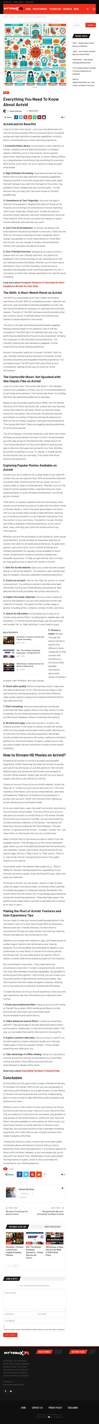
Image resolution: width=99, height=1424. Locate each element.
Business (67, 9)
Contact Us (7, 2)
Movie (6, 93)
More (76, 9)
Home (28, 9)
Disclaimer (30, 2)
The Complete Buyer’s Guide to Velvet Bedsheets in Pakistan (84, 71)
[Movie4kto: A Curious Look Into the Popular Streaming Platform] (8, 640)
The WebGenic (58, 1417)
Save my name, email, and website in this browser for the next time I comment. (34, 1329)
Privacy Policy (18, 2)
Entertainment (40, 9)
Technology (55, 9)
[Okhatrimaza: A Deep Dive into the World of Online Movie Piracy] (8, 667)
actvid (11, 1169)
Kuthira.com (57, 1415)
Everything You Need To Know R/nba (41, 1070)
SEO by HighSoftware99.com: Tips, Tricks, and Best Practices (84, 82)
